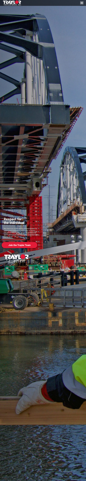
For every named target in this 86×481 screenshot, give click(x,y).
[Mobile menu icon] (81, 3)
